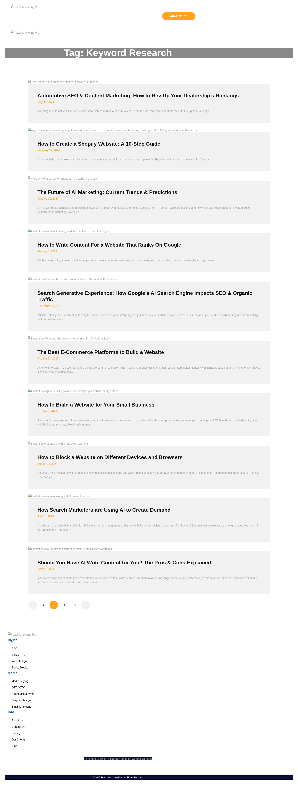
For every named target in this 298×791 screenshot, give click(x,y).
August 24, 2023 (47, 463)
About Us (17, 720)
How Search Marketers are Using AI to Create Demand (104, 510)
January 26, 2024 (48, 198)
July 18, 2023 (45, 516)
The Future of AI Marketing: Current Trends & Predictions (107, 192)
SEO (14, 648)
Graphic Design (21, 700)
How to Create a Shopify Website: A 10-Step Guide (98, 144)
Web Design (19, 661)
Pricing (16, 733)
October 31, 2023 (47, 358)
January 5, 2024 (47, 251)
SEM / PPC (19, 654)
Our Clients (18, 739)
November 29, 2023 (49, 306)
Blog (14, 745)
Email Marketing (21, 706)
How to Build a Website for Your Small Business (96, 405)
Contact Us (18, 726)
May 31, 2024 (45, 102)
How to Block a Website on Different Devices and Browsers (110, 457)
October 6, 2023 (47, 411)
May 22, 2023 (45, 568)
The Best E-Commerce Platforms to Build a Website (100, 352)
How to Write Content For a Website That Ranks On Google (109, 245)
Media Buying (20, 681)
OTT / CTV (18, 687)
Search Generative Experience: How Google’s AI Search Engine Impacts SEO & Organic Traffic (144, 296)
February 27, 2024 (48, 150)
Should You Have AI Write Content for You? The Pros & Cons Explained (124, 562)
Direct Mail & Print (23, 693)
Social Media (20, 667)
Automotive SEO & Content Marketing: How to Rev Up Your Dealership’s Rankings (138, 95)
